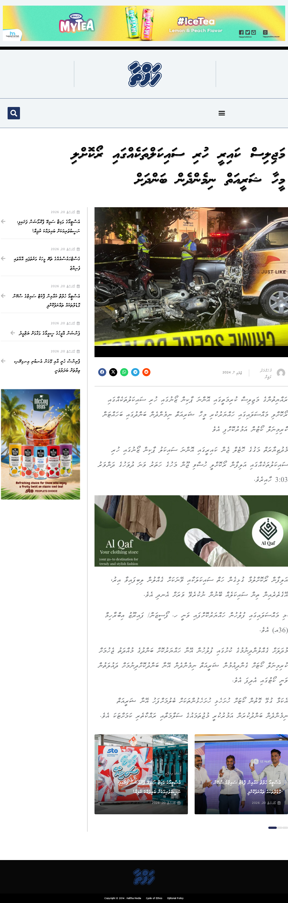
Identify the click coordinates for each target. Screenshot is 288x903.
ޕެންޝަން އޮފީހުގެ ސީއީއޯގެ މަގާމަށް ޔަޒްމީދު (49, 333)
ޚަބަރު (278, 773)
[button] (222, 113)
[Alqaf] (191, 530)
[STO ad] (40, 444)
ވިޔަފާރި (169, 773)
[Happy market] (144, 22)
